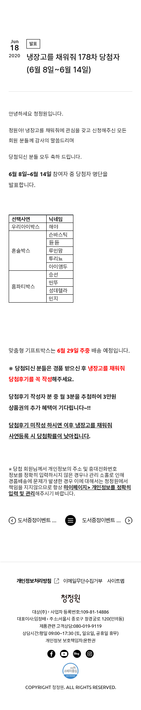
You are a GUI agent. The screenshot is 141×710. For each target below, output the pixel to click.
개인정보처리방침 (34, 581)
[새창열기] (51, 654)
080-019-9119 (87, 625)
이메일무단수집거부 (82, 581)
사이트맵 (115, 581)
